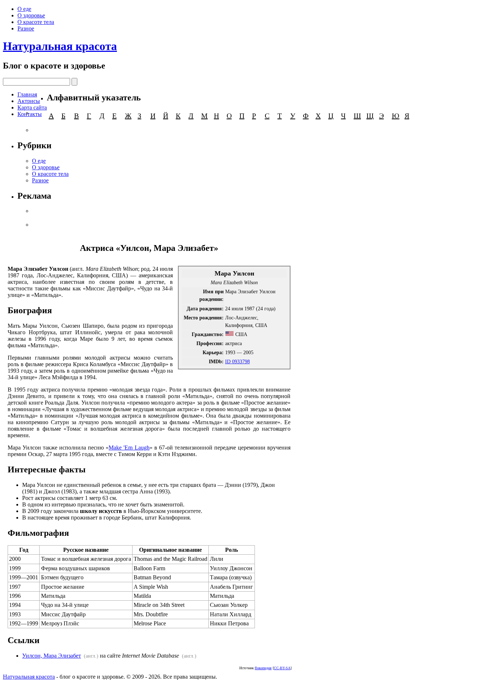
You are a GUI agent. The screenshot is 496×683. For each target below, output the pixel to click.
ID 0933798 (237, 361)
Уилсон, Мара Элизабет (51, 656)
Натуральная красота (60, 46)
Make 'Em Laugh (129, 447)
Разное (25, 28)
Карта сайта (32, 107)
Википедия (263, 668)
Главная (27, 94)
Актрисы (28, 101)
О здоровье (31, 15)
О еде (24, 9)
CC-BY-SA (282, 668)
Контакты (29, 114)
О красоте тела (35, 22)
